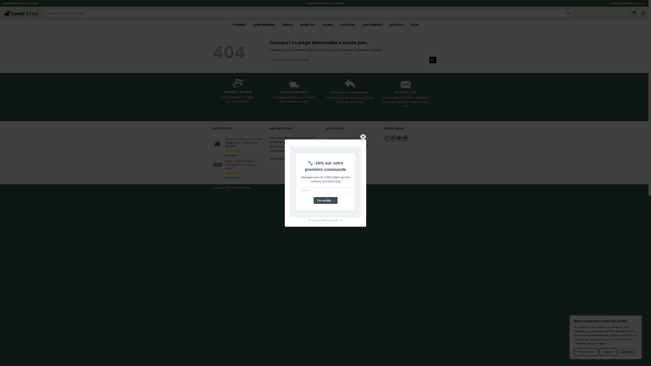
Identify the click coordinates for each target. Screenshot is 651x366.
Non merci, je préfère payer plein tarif (325, 220)
